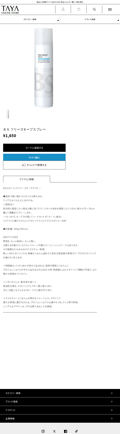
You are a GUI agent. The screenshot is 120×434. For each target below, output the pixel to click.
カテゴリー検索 (29, 19)
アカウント (10, 410)
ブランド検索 (90, 19)
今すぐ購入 (34, 157)
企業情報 (10, 418)
